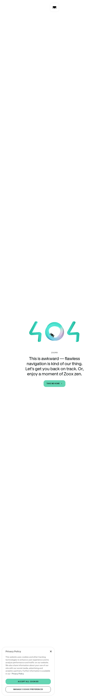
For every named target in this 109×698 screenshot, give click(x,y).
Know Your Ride (58, 7)
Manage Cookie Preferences (28, 689)
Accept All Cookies (28, 681)
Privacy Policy (18, 674)
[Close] (51, 651)
